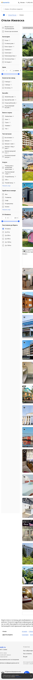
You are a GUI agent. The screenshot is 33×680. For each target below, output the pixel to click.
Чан (7, 128)
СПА (7, 179)
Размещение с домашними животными (9, 167)
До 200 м (7, 235)
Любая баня (9, 116)
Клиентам (26, 647)
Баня (7, 119)
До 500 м (7, 238)
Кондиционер (9, 203)
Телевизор (8, 197)
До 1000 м (8, 242)
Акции (25, 656)
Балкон (7, 206)
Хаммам (8, 125)
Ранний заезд (10, 182)
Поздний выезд (10, 176)
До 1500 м (8, 245)
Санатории (25, 634)
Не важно (8, 228)
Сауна (7, 122)
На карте (24, 631)
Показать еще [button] (6, 185)
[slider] (2, 74)
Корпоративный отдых (9, 172)
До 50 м (7, 232)
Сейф (6, 200)
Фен (6, 194)
